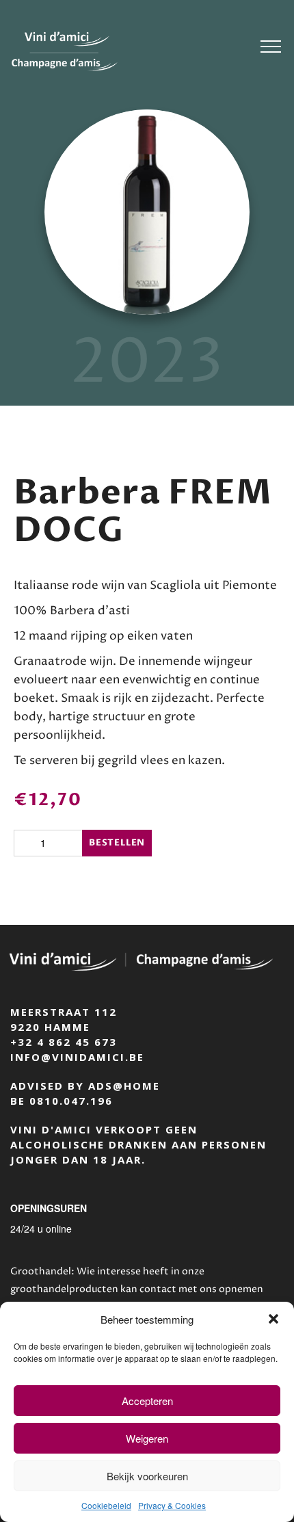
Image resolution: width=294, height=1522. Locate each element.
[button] (273, 1319)
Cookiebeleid (106, 1505)
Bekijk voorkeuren (147, 1476)
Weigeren (147, 1438)
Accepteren (147, 1400)
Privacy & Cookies (172, 1505)
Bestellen (117, 843)
